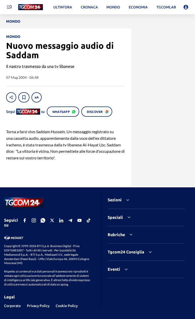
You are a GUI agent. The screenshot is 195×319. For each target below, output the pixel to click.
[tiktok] (88, 220)
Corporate (12, 306)
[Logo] (30, 7)
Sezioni (115, 200)
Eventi (114, 269)
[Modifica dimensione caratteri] (36, 97)
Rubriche (116, 234)
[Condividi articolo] (11, 97)
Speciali (115, 217)
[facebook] (24, 220)
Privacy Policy (38, 306)
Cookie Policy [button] (67, 306)
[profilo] (186, 7)
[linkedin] (61, 220)
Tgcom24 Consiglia (126, 252)
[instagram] (33, 220)
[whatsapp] (42, 220)
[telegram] (70, 220)
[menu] (9, 7)
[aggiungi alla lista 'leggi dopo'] (23, 97)
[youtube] (79, 220)
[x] (52, 220)
